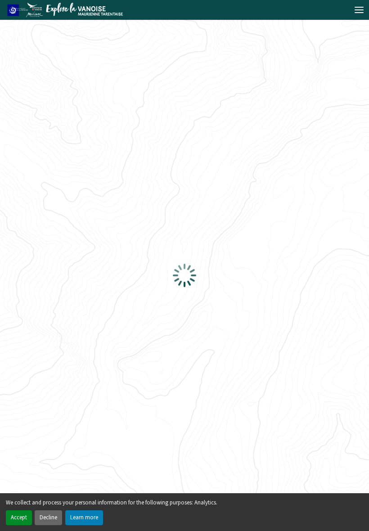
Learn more (84, 517)
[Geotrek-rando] (67, 10)
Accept (19, 517)
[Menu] (359, 9)
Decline (48, 517)
